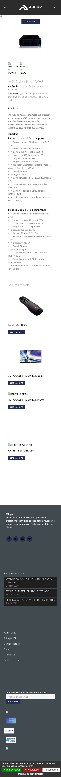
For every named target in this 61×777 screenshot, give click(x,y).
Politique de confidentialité (30, 774)
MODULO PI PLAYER (37, 96)
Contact (7, 649)
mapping (22, 96)
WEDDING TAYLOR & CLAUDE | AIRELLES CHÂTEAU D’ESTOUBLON (29, 581)
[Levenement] (11, 722)
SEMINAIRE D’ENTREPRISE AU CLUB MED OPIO (27, 591)
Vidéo (11, 100)
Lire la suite (16, 332)
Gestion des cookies (13, 660)
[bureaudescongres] (11, 741)
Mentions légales (12, 643)
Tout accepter (12, 769)
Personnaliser (51, 769)
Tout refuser (33, 769)
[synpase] (7, 748)
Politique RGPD (11, 638)
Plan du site (9, 654)
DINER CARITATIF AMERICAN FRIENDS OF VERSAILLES (30, 600)
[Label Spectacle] (7, 712)
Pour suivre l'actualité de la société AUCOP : (27, 692)
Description (13, 108)
